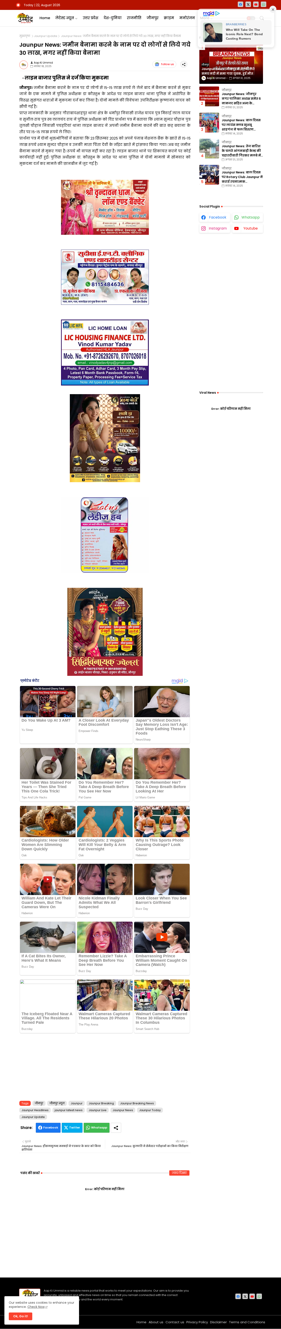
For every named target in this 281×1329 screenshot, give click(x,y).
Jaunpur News (123, 1110)
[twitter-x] (248, 4)
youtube (250, 228)
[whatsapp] (263, 4)
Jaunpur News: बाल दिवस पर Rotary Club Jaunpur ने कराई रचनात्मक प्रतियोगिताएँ (242, 177)
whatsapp (250, 217)
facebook (217, 217)
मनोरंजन (187, 17)
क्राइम (169, 17)
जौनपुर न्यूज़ (57, 1103)
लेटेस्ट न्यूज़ (64, 17)
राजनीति (134, 17)
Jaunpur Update (45, 36)
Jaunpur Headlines (35, 1110)
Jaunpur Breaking (101, 1103)
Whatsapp (99, 1127)
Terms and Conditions (247, 1322)
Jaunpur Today (150, 1110)
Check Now (36, 1307)
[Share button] (116, 1128)
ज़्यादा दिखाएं (179, 1173)
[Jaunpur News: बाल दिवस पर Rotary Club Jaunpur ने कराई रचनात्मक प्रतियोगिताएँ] (209, 175)
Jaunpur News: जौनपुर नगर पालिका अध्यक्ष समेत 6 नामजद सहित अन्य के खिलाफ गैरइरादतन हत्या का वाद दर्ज (242, 99)
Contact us (175, 1322)
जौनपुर (153, 17)
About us (156, 1322)
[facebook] (240, 4)
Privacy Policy (197, 1322)
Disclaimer (218, 1322)
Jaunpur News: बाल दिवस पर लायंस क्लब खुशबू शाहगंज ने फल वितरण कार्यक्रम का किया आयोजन (241, 125)
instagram (218, 228)
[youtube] (256, 4)
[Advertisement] (105, 1066)
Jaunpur (77, 1103)
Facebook (50, 1127)
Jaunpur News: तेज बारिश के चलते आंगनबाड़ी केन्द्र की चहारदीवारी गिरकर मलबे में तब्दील (241, 151)
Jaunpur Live (97, 1110)
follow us (167, 64)
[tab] (45, 18)
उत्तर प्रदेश (90, 17)
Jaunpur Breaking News (137, 1103)
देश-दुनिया (113, 17)
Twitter (74, 1127)
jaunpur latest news (69, 1110)
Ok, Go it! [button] (20, 1316)
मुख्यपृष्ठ (24, 36)
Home (45, 17)
